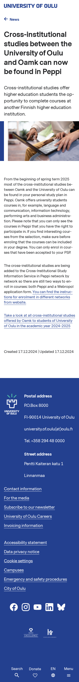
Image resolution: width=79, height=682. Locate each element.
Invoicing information (23, 525)
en (56, 674)
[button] (68, 672)
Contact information (23, 489)
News (14, 19)
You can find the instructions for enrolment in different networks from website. (38, 297)
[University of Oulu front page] (39, 4)
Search (17, 668)
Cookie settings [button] (18, 561)
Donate (35, 669)
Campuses (14, 570)
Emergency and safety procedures (35, 579)
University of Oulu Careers (28, 516)
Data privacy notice (21, 552)
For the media (16, 498)
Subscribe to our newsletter (29, 507)
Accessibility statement (25, 543)
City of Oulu (15, 588)
